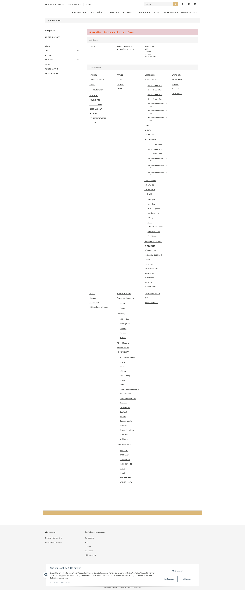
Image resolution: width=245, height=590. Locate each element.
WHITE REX (49, 60)
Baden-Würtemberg (127, 357)
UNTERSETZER (150, 246)
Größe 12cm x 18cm (155, 85)
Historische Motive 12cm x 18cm (157, 104)
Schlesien (123, 425)
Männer (123, 308)
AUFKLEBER (149, 282)
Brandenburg (125, 375)
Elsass (122, 380)
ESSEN (147, 125)
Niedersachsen (125, 394)
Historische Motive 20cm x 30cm (157, 111)
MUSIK (47, 64)
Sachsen (123, 416)
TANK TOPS (94, 95)
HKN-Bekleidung (123, 347)
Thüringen (123, 439)
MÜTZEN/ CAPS (150, 250)
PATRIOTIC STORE (51, 73)
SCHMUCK (148, 194)
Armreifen (151, 204)
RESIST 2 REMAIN (151, 302)
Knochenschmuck (154, 213)
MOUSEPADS (149, 277)
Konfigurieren (169, 579)
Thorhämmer (152, 236)
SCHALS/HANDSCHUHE (153, 255)
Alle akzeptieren (178, 571)
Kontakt (88, 4)
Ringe (150, 222)
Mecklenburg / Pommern (129, 389)
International (94, 302)
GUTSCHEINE (149, 273)
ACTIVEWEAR (177, 80)
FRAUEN (175, 84)
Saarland (123, 412)
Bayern (122, 362)
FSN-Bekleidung (123, 343)
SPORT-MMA (177, 93)
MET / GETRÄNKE (151, 287)
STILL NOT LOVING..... (125, 445)
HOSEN (119, 89)
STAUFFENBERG (126, 477)
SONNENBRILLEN (151, 268)
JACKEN (93, 122)
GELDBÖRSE (149, 134)
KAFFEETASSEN (150, 180)
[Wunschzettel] (189, 4)
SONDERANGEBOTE (152, 293)
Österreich (124, 403)
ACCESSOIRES (50, 55)
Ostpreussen (125, 407)
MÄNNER (175, 89)
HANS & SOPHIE (126, 464)
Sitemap (148, 51)
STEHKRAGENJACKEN (98, 80)
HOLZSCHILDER (150, 139)
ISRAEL (122, 473)
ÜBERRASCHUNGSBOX (153, 241)
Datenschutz (149, 46)
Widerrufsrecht (150, 56)
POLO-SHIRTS (95, 100)
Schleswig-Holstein (127, 430)
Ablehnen (187, 579)
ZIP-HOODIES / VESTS (98, 118)
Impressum (149, 54)
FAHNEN (148, 130)
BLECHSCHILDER (151, 80)
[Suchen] (175, 4)
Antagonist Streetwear (125, 298)
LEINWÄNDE (149, 185)
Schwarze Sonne (154, 231)
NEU (147, 298)
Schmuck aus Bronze (155, 227)
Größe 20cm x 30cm (155, 90)
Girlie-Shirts (124, 319)
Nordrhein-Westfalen (128, 398)
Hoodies (123, 328)
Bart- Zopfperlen (154, 208)
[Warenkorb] (196, 4)
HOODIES (93, 113)
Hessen (122, 385)
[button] (183, 4)
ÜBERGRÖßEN (98, 90)
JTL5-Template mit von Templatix (130, 587)
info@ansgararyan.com (55, 4)
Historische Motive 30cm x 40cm (157, 118)
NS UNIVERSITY (123, 352)
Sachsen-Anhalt (126, 421)
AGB (146, 49)
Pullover (123, 333)
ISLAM (122, 468)
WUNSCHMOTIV (126, 482)
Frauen (122, 303)
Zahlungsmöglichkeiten (125, 46)
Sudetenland (125, 434)
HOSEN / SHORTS (96, 109)
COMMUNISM (125, 459)
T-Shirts (123, 337)
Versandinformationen (125, 49)
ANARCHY (124, 450)
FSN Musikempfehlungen (99, 307)
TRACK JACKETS (96, 104)
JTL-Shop (114, 587)
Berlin (122, 366)
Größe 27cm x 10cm (155, 94)
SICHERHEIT (149, 264)
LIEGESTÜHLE (150, 189)
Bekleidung (121, 314)
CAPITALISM (124, 455)
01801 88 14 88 (75, 4)
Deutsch (93, 298)
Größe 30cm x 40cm (155, 99)
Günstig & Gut (125, 324)
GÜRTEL (148, 259)
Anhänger (151, 199)
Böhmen (123, 371)
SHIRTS (92, 84)
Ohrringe (151, 218)
